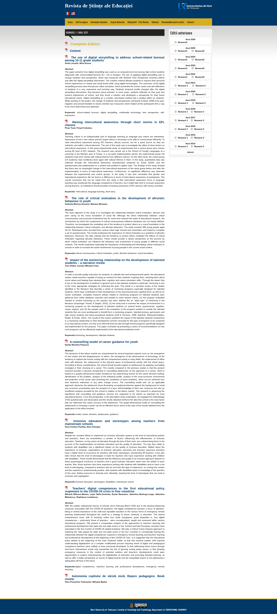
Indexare (155, 22)
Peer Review (143, 22)
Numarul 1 (183, 85)
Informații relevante (99, 22)
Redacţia (132, 22)
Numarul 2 (201, 85)
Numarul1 (182, 42)
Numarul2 (199, 51)
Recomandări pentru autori (173, 22)
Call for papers (82, 22)
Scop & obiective (117, 22)
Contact (190, 22)
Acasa (70, 22)
